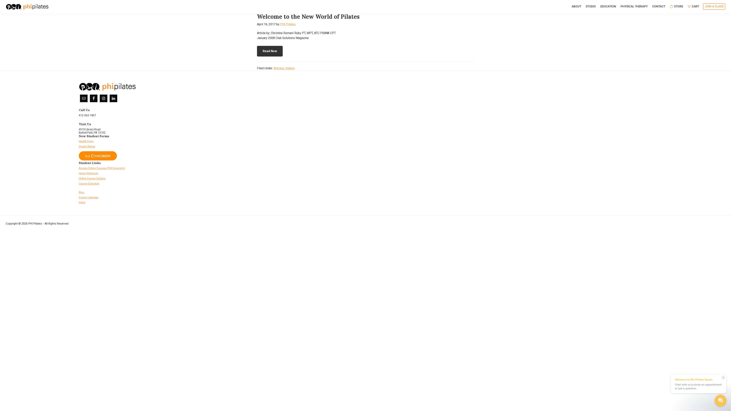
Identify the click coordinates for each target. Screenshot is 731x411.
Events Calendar (88, 197)
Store (82, 202)
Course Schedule (89, 183)
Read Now (270, 51)
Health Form (86, 141)
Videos (290, 68)
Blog (81, 192)
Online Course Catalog (92, 178)
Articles (279, 68)
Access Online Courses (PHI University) (102, 168)
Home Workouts (88, 173)
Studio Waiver (87, 146)
